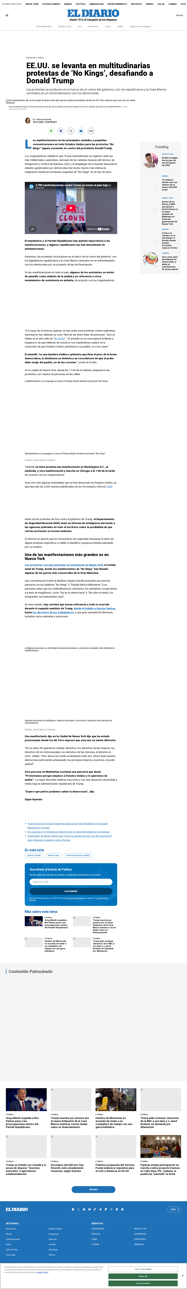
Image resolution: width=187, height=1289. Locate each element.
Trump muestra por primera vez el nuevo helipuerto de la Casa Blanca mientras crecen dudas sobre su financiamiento (104, 926)
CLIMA (94, 1239)
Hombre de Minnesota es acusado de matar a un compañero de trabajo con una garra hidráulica (55, 946)
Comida (173, 4)
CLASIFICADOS (97, 1229)
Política (81, 4)
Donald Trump (64, 26)
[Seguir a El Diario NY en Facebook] (73, 1209)
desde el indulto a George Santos (94, 608)
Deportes (136, 4)
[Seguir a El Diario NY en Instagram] (84, 1209)
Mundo (68, 4)
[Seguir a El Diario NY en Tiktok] (95, 1209)
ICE (79, 26)
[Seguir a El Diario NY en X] (78, 1209)
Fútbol (120, 26)
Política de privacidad (75, 898)
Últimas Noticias (11, 4)
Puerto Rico (93, 26)
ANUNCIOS (139, 1244)
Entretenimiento (117, 4)
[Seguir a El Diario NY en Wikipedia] (111, 1209)
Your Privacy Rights (143, 1269)
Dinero (149, 4)
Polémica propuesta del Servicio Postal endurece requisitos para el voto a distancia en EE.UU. (115, 1168)
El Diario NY (30, 58)
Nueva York (31, 4)
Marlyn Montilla (44, 119)
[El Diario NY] (93, 15)
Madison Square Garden (78, 855)
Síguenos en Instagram (140, 26)
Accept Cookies (143, 1283)
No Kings (59, 338)
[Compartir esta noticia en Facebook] (61, 131)
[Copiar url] (91, 131)
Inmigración (96, 4)
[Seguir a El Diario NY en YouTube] (89, 1209)
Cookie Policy (42, 1272)
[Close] (183, 1276)
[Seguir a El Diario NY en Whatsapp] (117, 1209)
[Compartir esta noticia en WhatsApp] (51, 131)
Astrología (167, 154)
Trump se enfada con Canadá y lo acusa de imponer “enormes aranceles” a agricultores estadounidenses (26, 1169)
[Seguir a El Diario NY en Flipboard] (106, 1209)
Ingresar (179, 15)
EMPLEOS (95, 1234)
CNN (109, 486)
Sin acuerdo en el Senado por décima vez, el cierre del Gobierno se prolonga (68, 831)
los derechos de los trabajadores (53, 612)
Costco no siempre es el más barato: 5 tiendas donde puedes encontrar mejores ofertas (169, 240)
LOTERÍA (95, 1244)
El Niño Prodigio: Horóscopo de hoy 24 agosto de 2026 (170, 162)
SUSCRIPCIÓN (140, 1234)
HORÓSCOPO (140, 1239)
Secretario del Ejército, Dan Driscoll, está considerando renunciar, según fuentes (67, 1168)
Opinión (52, 1255)
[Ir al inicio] (17, 1209)
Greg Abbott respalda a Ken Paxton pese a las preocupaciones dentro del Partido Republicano (56, 924)
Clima (108, 26)
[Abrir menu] (7, 15)
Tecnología (10, 1255)
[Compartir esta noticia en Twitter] (71, 131)
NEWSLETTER (140, 1229)
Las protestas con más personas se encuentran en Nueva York (64, 565)
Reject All (143, 1276)
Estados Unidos (51, 4)
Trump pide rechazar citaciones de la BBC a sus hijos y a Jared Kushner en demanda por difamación (104, 946)
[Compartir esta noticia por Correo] (81, 131)
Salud (161, 4)
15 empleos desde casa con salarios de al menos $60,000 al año (169, 185)
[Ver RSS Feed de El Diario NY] (122, 1209)
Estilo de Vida (11, 1250)
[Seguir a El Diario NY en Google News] (100, 1209)
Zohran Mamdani (44, 26)
